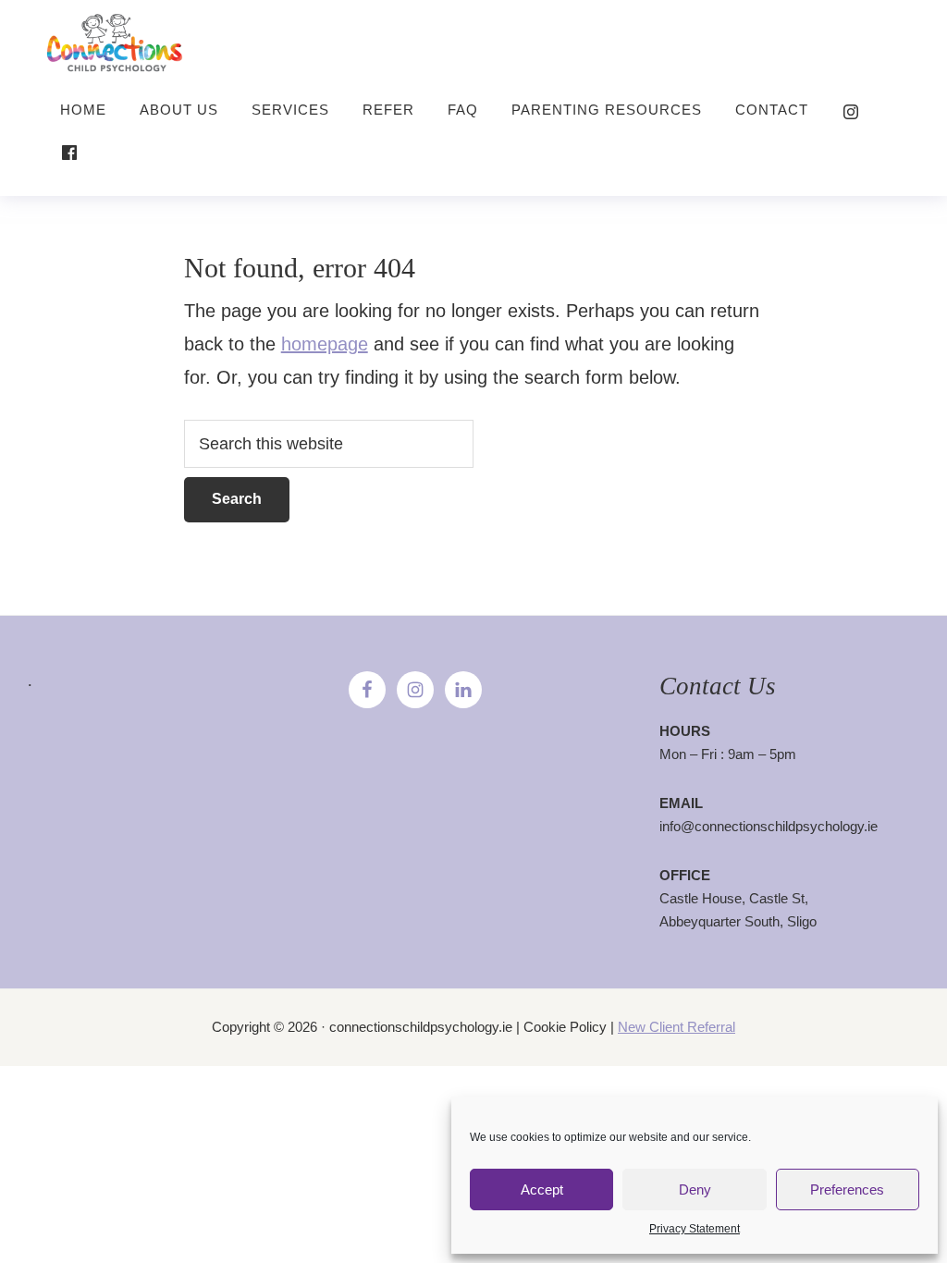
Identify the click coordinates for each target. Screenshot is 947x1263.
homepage (324, 344)
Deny (695, 1189)
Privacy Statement (694, 1228)
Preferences (847, 1189)
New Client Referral (676, 1027)
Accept (542, 1189)
